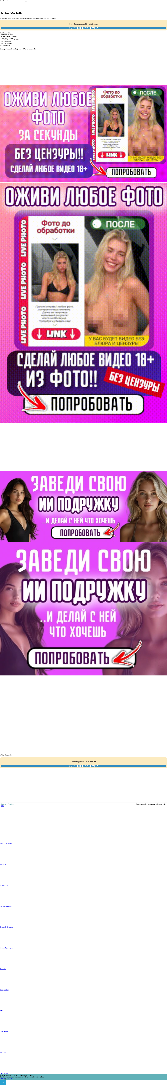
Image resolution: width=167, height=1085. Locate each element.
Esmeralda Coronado (6, 927)
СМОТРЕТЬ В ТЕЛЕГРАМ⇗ (83, 28)
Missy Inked (4, 864)
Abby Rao (3, 969)
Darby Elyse (4, 1031)
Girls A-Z (9, 1079)
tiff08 (1, 1011)
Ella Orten (3, 1052)
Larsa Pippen (4, 1073)
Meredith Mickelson (6, 906)
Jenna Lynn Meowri (6, 843)
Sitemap (2, 1079)
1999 (2, 806)
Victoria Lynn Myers (6, 948)
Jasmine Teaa (4, 885)
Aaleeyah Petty (4, 990)
